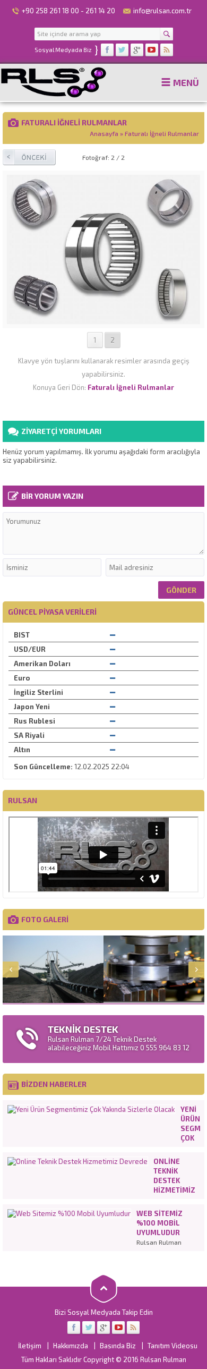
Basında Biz (118, 1345)
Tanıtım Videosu (172, 1345)
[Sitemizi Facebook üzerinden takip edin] (107, 50)
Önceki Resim (29, 157)
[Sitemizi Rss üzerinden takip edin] (166, 50)
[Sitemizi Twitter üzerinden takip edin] (122, 50)
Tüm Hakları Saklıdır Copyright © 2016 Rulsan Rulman (103, 1359)
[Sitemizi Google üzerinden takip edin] (137, 50)
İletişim (29, 1345)
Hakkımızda (70, 1345)
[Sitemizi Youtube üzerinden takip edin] (151, 50)
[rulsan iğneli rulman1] (104, 320)
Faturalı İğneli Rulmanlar (162, 133)
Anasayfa (104, 133)
